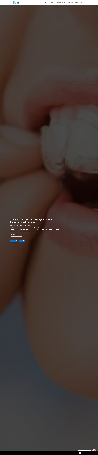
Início (46, 2)
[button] (94, 451)
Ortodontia (51, 2)
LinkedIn (21, 241)
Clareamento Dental (60, 2)
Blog (81, 2)
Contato (76, 2)
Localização (70, 2)
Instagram (13, 241)
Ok (80, 452)
